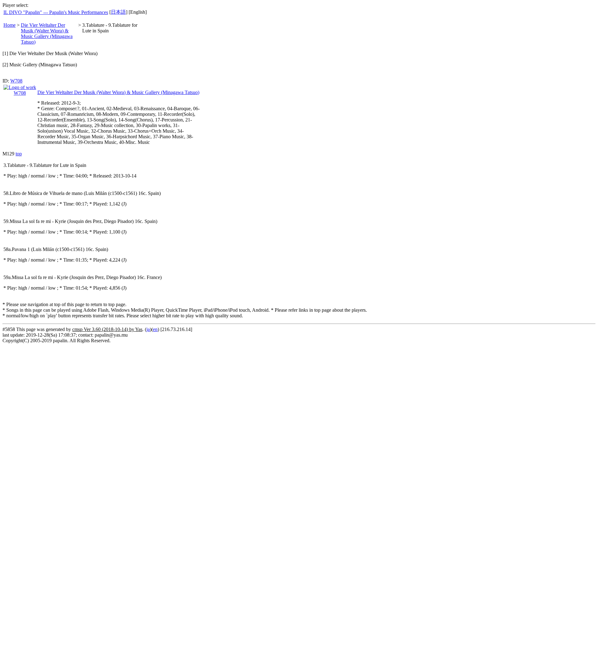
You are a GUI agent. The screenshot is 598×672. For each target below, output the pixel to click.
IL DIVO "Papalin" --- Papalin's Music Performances (55, 12)
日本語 (118, 12)
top (19, 153)
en (155, 329)
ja (148, 329)
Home (9, 25)
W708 (16, 80)
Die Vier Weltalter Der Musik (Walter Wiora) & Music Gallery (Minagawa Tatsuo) (47, 33)
